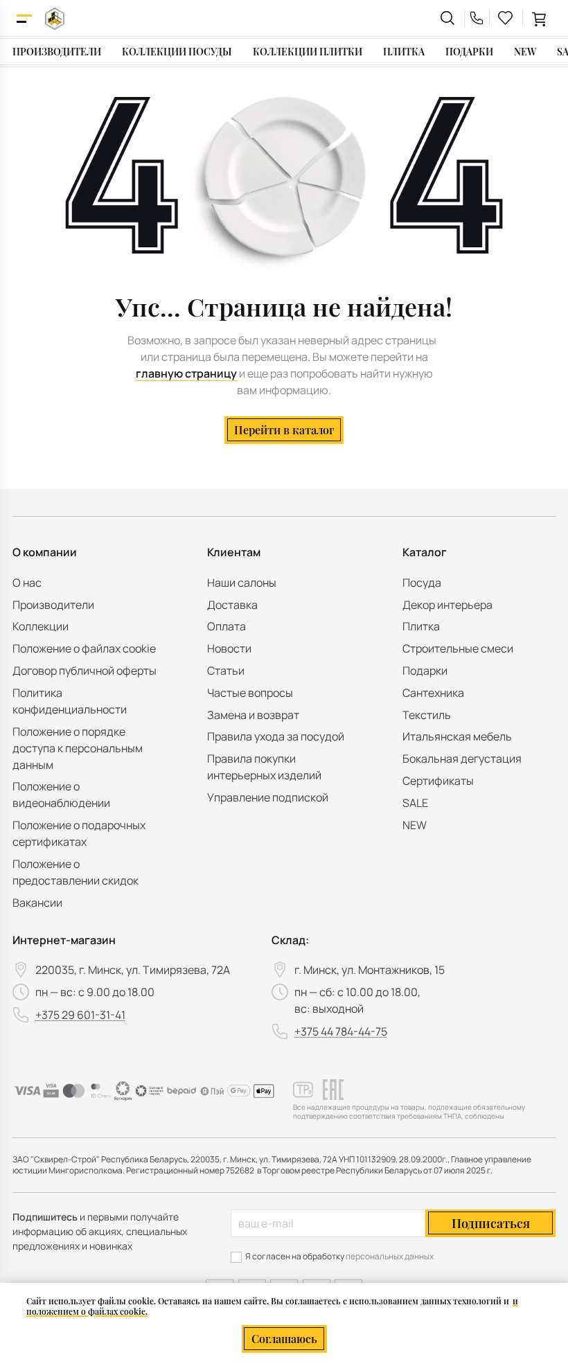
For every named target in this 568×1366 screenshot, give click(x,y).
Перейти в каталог (284, 430)
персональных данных (390, 1256)
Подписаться (491, 1223)
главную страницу (186, 373)
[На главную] (54, 18)
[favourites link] (506, 18)
